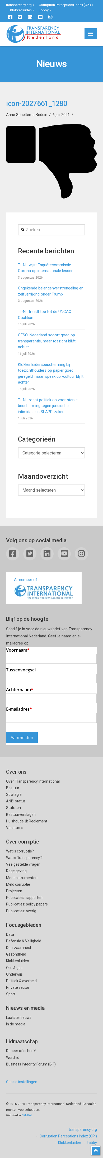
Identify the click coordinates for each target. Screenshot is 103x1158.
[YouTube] (40, 17)
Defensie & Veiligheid (23, 941)
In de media (15, 1024)
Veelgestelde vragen (23, 864)
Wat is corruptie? (20, 851)
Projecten (14, 891)
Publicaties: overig (21, 911)
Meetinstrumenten (22, 878)
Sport (10, 994)
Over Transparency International (33, 781)
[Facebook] (10, 17)
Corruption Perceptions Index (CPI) (65, 5)
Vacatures (14, 828)
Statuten (13, 808)
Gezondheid (16, 954)
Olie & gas (14, 968)
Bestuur (12, 788)
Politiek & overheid (21, 981)
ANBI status (16, 801)
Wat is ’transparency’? (24, 858)
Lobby (44, 10)
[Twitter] (20, 17)
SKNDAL (27, 1115)
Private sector (17, 987)
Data (10, 934)
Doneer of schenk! (21, 1051)
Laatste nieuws (18, 1017)
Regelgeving (16, 871)
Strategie (14, 794)
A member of (25, 579)
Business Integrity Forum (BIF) (31, 1064)
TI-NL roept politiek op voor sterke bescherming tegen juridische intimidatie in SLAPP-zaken (48, 406)
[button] (91, 33)
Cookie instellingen (21, 1082)
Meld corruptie (18, 884)
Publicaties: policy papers (27, 904)
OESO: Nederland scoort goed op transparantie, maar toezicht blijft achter (47, 341)
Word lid (12, 1057)
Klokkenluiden (21, 10)
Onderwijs (14, 974)
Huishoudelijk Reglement (26, 821)
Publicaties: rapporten (24, 897)
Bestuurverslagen (21, 814)
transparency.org (19, 5)
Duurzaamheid (18, 948)
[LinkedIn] (30, 17)
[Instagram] (50, 17)
